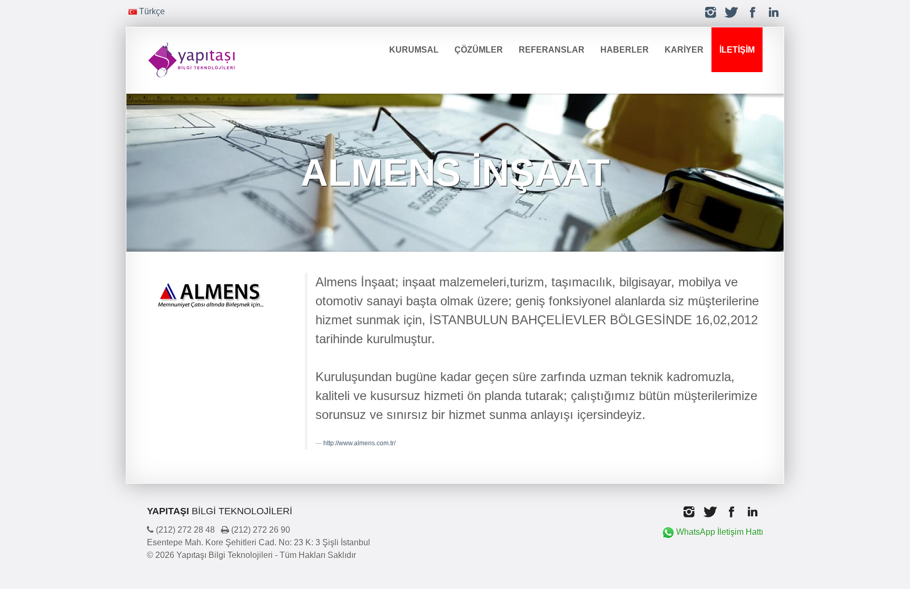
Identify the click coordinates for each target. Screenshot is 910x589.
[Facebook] (752, 12)
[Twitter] (731, 12)
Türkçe (151, 11)
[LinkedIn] (774, 12)
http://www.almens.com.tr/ (359, 443)
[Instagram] (710, 12)
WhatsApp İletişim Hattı (719, 531)
